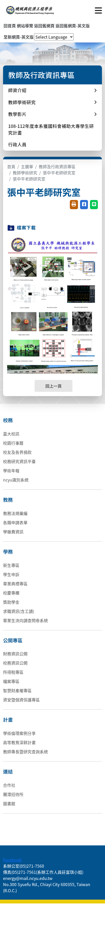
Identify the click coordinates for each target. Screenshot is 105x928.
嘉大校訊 (11, 434)
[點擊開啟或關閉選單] (98, 10)
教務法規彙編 (15, 513)
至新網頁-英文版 (19, 37)
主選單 (27, 166)
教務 (8, 499)
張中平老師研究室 (59, 173)
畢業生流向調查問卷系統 (25, 620)
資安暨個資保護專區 (21, 700)
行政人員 (17, 144)
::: (4, 854)
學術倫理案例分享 (19, 733)
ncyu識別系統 (16, 480)
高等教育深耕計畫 (19, 742)
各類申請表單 (15, 522)
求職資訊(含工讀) (18, 611)
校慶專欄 (11, 593)
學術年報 (11, 470)
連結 (8, 771)
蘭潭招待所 (13, 794)
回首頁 (10, 26)
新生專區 (11, 565)
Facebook (12, 860)
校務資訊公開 (15, 663)
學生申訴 (11, 574)
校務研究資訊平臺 (19, 461)
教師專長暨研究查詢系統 (25, 752)
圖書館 (9, 803)
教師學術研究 (25, 173)
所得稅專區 (13, 672)
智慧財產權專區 (17, 690)
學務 (8, 551)
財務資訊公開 (15, 654)
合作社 (9, 785)
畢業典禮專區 (15, 584)
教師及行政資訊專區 (57, 166)
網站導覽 (25, 26)
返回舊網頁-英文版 (73, 26)
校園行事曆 (13, 443)
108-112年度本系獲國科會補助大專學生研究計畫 (51, 129)
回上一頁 (53, 386)
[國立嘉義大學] (30, 10)
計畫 (8, 719)
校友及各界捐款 (17, 452)
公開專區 (12, 640)
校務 (8, 420)
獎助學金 (11, 602)
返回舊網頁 (44, 26)
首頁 (11, 166)
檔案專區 (11, 681)
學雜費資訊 (13, 532)
